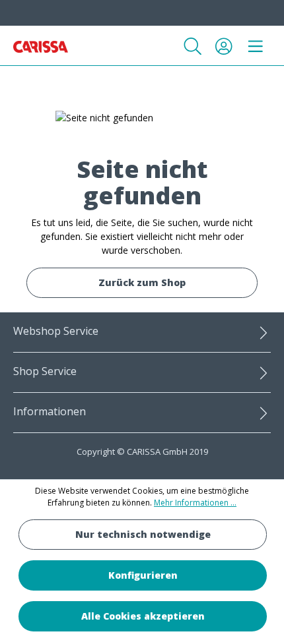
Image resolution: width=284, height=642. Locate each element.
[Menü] (255, 46)
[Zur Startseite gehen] (40, 45)
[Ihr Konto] (224, 46)
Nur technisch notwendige (143, 534)
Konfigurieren (143, 575)
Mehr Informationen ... (195, 502)
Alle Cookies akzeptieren (143, 616)
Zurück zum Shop (142, 282)
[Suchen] (193, 46)
